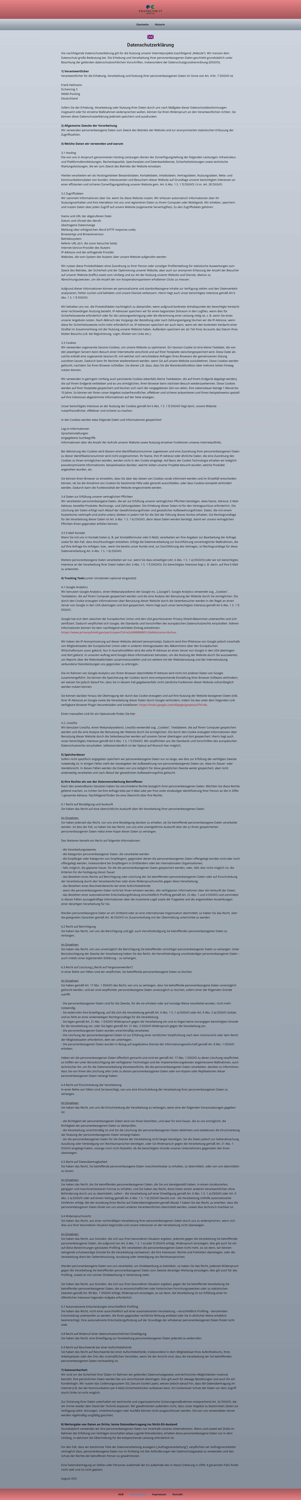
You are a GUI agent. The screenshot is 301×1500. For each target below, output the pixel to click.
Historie (160, 24)
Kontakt (177, 1494)
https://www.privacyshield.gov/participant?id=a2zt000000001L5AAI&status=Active (118, 632)
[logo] (150, 9)
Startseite (142, 24)
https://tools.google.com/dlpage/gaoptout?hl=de (173, 705)
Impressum (159, 1494)
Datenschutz (138, 1494)
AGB (121, 1494)
